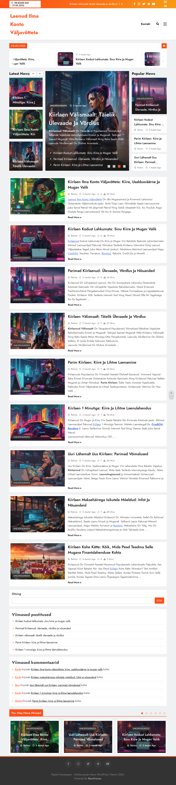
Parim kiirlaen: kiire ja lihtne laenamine (78, 165)
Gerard (19, 701)
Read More (74, 217)
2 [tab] (114, 166)
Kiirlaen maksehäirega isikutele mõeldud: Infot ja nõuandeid (63, 677)
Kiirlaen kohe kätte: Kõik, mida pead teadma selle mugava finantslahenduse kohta (110, 549)
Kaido (18, 669)
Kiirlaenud (73, 241)
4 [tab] (124, 166)
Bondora (106, 253)
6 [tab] (164, 713)
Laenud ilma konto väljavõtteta (85, 199)
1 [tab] (109, 166)
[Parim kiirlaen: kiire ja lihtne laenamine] (37, 377)
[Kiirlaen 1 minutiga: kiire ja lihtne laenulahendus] (37, 422)
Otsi (159, 600)
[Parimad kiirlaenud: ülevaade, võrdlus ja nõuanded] (142, 59)
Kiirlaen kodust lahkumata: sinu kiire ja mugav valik (149, 124)
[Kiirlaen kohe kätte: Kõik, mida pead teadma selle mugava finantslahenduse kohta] (37, 561)
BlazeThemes (94, 778)
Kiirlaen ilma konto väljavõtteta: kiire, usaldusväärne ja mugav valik (67, 669)
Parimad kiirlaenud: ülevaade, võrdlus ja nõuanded (147, 109)
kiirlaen (97, 424)
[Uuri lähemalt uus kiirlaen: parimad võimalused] (37, 468)
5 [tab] (160, 713)
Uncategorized (144, 98)
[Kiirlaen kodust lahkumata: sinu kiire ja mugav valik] (55, 59)
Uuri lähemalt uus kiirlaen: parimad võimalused (145, 162)
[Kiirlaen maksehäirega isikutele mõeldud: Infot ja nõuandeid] (37, 514)
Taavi (17, 685)
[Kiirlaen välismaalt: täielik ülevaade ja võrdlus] (37, 331)
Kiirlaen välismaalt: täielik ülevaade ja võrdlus (93, 3)
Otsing (16, 594)
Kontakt (145, 24)
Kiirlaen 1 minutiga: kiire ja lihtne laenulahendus (109, 408)
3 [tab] (119, 166)
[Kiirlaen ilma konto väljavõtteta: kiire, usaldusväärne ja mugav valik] (37, 196)
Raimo (140, 129)
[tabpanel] (87, 121)
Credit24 (73, 253)
